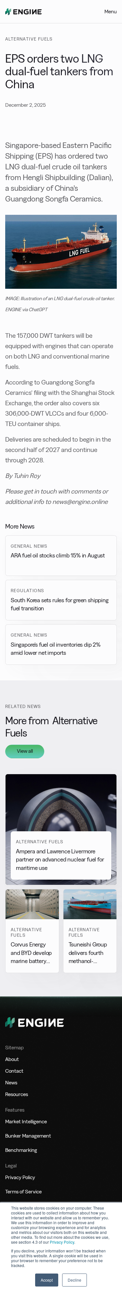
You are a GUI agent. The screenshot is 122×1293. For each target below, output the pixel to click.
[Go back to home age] (23, 12)
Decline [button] (74, 1280)
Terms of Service (23, 1191)
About (12, 1059)
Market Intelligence (26, 1121)
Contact (14, 1071)
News (11, 1082)
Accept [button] (47, 1280)
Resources (16, 1094)
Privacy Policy (62, 1242)
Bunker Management (28, 1136)
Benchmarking (21, 1150)
